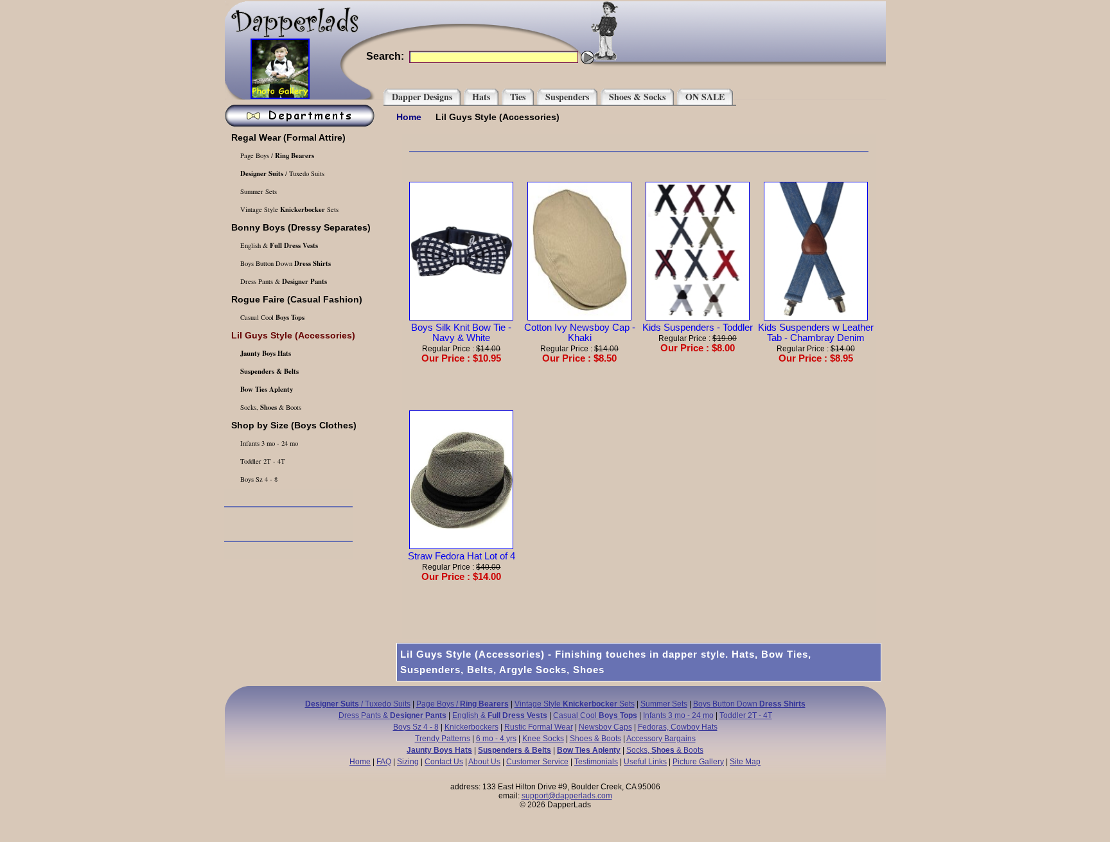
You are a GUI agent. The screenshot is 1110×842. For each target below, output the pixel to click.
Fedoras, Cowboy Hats (678, 727)
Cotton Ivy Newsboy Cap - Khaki (579, 332)
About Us (484, 761)
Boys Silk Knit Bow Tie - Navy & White (461, 332)
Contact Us (444, 761)
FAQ (383, 761)
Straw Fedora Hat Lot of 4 (461, 556)
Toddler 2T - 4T (261, 461)
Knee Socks (543, 738)
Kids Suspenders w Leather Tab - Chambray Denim (816, 332)
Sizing (408, 761)
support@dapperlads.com (567, 795)
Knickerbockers (471, 727)
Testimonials (596, 761)
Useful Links (645, 761)
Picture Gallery (698, 761)
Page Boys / (276, 155)
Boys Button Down (284, 263)
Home (408, 117)
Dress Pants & (282, 281)
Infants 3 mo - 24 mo (268, 443)
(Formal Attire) (288, 137)
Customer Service (537, 761)
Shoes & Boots (595, 738)
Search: (385, 56)
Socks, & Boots (269, 407)
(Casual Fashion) (296, 299)
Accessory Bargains (661, 738)
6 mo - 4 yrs (496, 738)
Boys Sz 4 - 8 (258, 479)
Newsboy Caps (605, 727)
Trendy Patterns (442, 738)
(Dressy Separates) (301, 227)
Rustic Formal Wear (538, 727)
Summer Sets (257, 191)
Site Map (745, 761)
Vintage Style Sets (288, 209)
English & (278, 245)
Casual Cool (271, 317)
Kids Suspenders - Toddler (697, 327)
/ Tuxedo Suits (282, 173)
